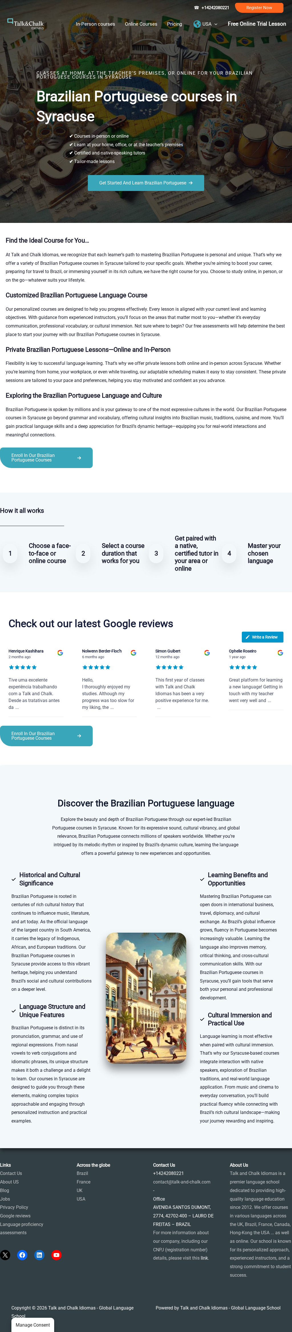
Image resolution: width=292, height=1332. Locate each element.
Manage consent (33, 1325)
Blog (4, 1190)
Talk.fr (6, 480)
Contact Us (11, 1173)
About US (9, 1182)
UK (79, 1190)
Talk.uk (55, 480)
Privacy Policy (14, 1207)
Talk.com (38, 480)
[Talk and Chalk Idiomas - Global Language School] (26, 23)
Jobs (5, 1199)
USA (81, 1199)
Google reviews (15, 1216)
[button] (259, 8)
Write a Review (265, 637)
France (83, 1182)
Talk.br (21, 480)
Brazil (82, 1173)
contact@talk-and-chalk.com (181, 1182)
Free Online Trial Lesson (257, 24)
